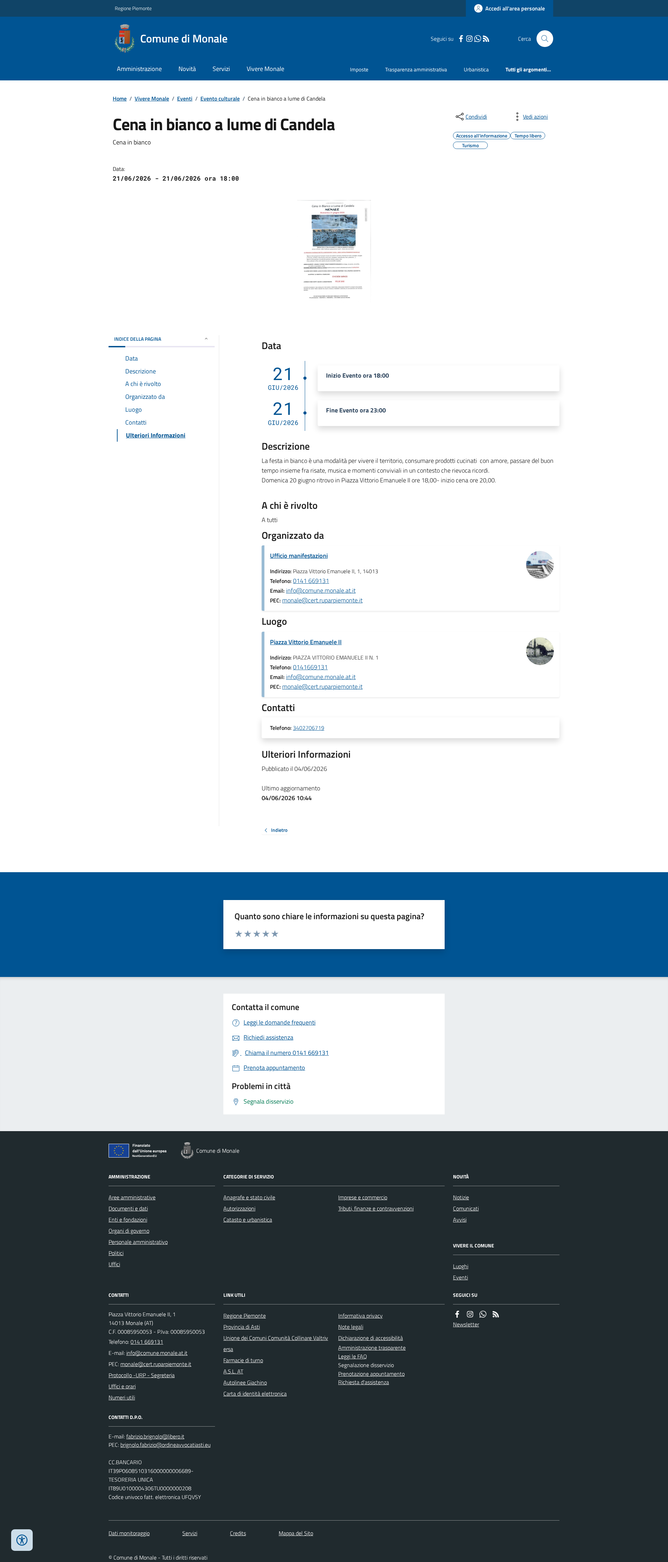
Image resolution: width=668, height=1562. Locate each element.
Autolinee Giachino (245, 1382)
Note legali (350, 1327)
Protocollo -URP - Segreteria (142, 1375)
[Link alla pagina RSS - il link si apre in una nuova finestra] (486, 38)
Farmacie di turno (243, 1360)
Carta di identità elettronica (255, 1393)
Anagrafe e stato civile (249, 1197)
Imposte (359, 69)
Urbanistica (476, 69)
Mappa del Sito (296, 1533)
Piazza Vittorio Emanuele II (306, 642)
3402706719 (308, 728)
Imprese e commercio (362, 1197)
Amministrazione (139, 68)
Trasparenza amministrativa (416, 69)
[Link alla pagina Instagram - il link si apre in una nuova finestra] (469, 38)
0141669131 (310, 667)
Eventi (184, 98)
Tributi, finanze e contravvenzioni (376, 1208)
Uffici (114, 1264)
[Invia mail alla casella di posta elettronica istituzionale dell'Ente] (157, 1352)
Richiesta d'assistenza (363, 1382)
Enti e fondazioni (128, 1219)
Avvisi (460, 1219)
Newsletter (466, 1324)
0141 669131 (311, 580)
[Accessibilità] (21, 1540)
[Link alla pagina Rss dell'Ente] (496, 1314)
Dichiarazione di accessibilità (370, 1338)
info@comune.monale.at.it (321, 590)
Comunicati (466, 1208)
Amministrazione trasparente (372, 1347)
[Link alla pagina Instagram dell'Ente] (470, 1314)
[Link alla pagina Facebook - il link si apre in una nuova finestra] (461, 38)
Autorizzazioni (239, 1208)
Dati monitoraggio (129, 1533)
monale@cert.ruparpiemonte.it (322, 600)
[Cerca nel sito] (542, 38)
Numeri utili (122, 1397)
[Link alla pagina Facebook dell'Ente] (457, 1314)
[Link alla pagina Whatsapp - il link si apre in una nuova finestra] (478, 38)
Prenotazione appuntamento (371, 1374)
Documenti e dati (128, 1208)
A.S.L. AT (233, 1371)
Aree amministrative (132, 1197)
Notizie (461, 1197)
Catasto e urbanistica (247, 1219)
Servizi (221, 68)
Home (120, 98)
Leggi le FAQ (352, 1356)
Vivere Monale (265, 68)
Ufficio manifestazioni (299, 555)
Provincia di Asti (241, 1327)
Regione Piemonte (133, 8)
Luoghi (460, 1266)
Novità (187, 68)
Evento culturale (220, 98)
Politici (116, 1253)
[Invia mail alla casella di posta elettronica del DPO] (155, 1436)
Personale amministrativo (138, 1242)
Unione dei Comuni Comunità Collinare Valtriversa (275, 1343)
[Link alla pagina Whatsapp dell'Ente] (483, 1314)
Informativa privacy (360, 1315)
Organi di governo (129, 1230)
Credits (238, 1533)
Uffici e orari (122, 1386)
